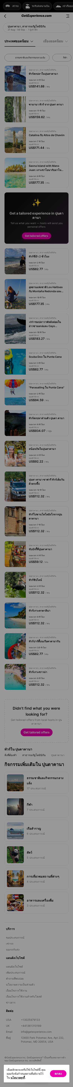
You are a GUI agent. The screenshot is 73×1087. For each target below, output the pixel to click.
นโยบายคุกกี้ (18, 1077)
